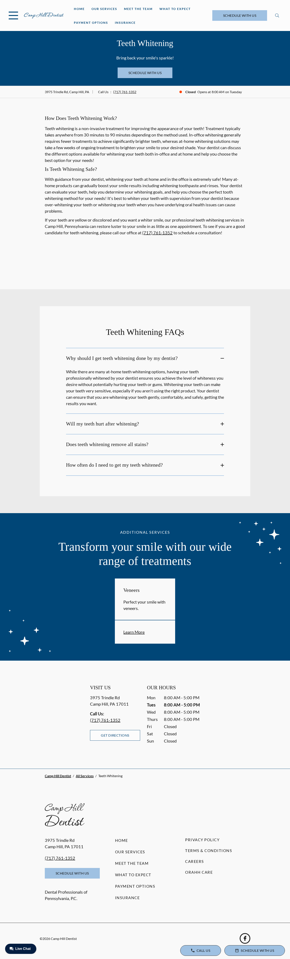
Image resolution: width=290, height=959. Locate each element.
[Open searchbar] (277, 15)
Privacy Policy (202, 839)
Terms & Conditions (208, 850)
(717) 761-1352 (124, 92)
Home (79, 9)
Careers (194, 861)
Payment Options (91, 22)
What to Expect (175, 9)
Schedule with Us (239, 15)
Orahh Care (199, 872)
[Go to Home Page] (44, 15)
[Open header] (13, 15)
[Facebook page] (245, 938)
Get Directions (115, 735)
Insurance (125, 22)
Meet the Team (138, 9)
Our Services (104, 9)
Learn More (134, 632)
